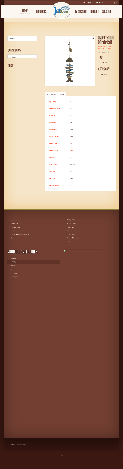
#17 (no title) (70, 227)
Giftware (13, 258)
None (71, 102)
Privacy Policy (71, 234)
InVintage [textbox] (22, 57)
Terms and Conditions (73, 238)
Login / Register (86, 2)
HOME (24, 11)
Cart (12, 238)
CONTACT (94, 11)
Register (106, 11)
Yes (71, 171)
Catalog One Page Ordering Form (20, 234)
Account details (15, 227)
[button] (104, 52)
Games (15, 273)
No (70, 116)
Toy (12, 269)
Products (41, 11)
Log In (13, 220)
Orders (13, 231)
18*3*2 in (72, 164)
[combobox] (22, 56)
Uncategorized (15, 277)
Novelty (13, 265)
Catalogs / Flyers (71, 220)
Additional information (55, 94)
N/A (71, 123)
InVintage (14, 262)
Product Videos (71, 223)
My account (80, 11)
